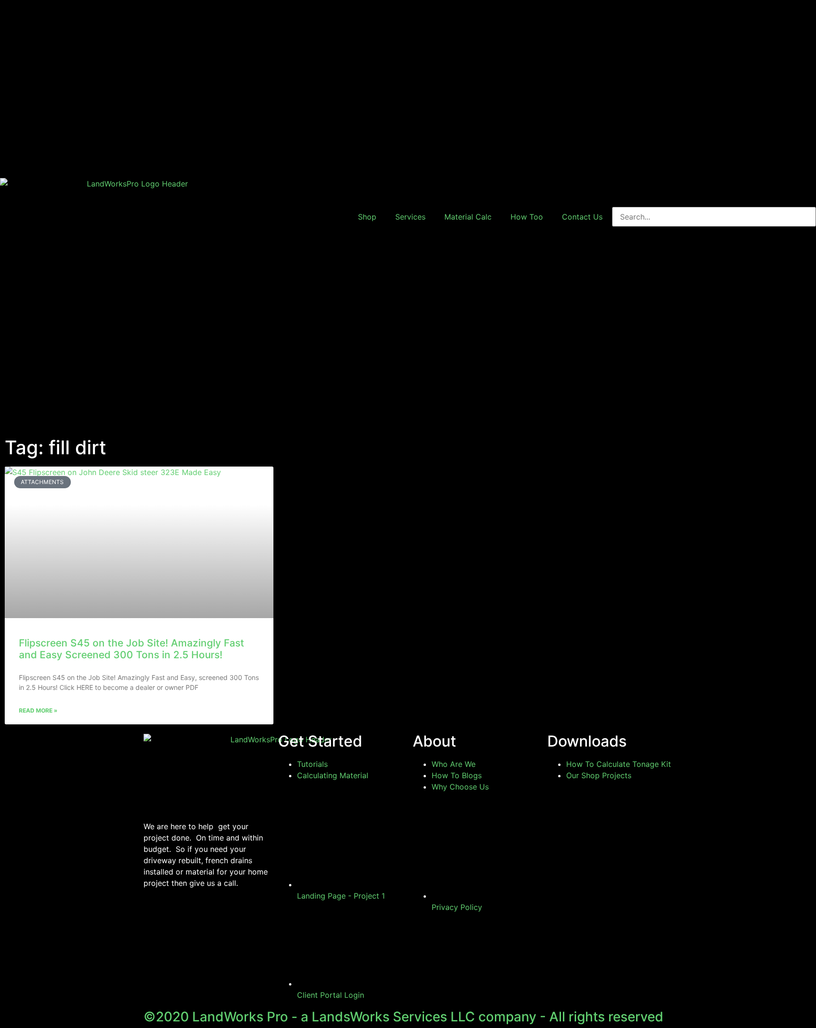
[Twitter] (207, 917)
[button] (714, 103)
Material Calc (468, 216)
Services (410, 216)
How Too (526, 216)
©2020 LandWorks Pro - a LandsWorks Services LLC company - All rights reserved (403, 1017)
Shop (367, 216)
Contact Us (582, 216)
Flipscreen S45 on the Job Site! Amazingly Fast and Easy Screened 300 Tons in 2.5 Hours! (131, 649)
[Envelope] (233, 917)
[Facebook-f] (155, 917)
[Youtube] (181, 917)
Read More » (38, 710)
